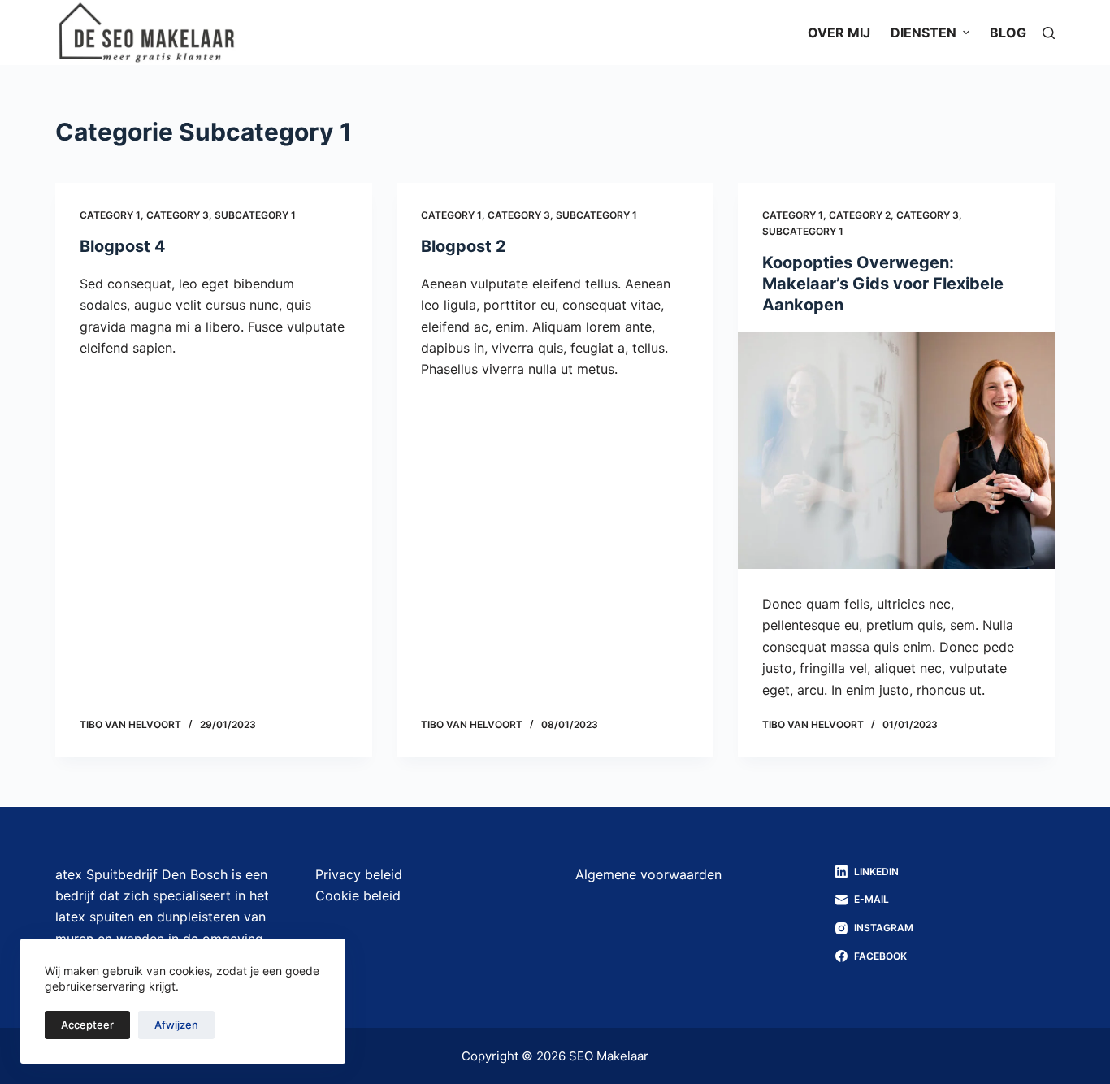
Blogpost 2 (463, 246)
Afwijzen (176, 1024)
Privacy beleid (358, 874)
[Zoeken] (1049, 33)
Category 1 (110, 215)
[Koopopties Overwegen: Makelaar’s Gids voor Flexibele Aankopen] (896, 450)
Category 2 (860, 215)
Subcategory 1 (255, 215)
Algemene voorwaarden (648, 874)
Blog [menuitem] (1008, 32)
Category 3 (177, 215)
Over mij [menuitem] (839, 32)
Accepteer (87, 1024)
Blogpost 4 (123, 246)
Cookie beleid (358, 895)
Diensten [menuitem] (923, 32)
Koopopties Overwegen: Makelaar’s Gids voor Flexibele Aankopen (883, 283)
